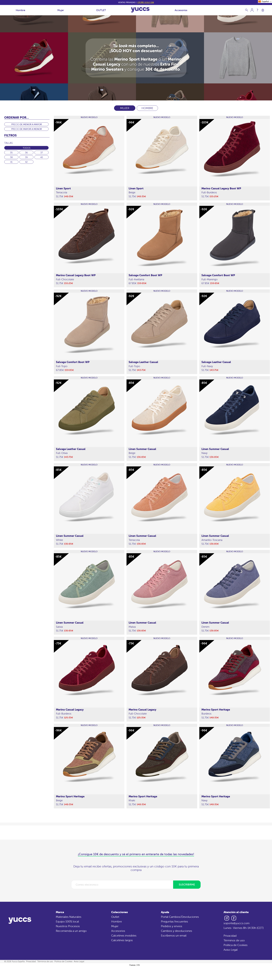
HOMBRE (147, 108)
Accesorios (181, 10)
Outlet (115, 916)
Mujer (60, 10)
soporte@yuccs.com (236, 923)
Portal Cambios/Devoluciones (180, 916)
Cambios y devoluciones (176, 931)
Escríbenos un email (173, 935)
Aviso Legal (231, 949)
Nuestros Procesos (68, 926)
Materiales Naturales (68, 916)
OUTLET (101, 10)
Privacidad (230, 935)
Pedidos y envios (171, 926)
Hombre (20, 10)
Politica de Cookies (235, 945)
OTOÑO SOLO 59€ (145, 2)
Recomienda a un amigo (71, 931)
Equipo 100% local (67, 921)
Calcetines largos (122, 940)
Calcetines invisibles (123, 935)
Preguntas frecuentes (174, 921)
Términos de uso (234, 940)
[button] (265, 1)
